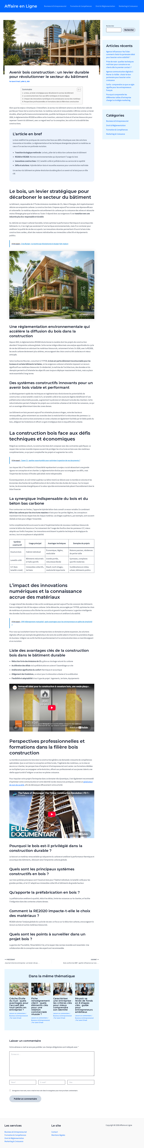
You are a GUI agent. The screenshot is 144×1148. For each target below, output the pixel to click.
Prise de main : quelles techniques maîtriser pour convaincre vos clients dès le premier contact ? (120, 64)
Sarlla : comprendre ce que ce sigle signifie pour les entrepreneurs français (120, 87)
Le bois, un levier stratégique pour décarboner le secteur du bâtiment (48, 93)
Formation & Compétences (81, 6)
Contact (54, 1132)
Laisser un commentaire (17, 1013)
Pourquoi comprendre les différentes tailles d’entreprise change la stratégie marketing (118, 97)
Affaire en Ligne (20, 6)
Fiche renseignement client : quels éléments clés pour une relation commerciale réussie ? (40, 1006)
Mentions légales (58, 1135)
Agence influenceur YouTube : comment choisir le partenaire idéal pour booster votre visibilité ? (120, 54)
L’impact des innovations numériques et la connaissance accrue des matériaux (52, 99)
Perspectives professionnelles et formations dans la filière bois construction (51, 101)
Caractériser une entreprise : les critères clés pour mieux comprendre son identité (62, 1004)
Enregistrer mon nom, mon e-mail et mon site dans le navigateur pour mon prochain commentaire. (45, 1091)
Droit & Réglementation (105, 6)
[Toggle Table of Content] (77, 89)
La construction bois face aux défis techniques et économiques (46, 96)
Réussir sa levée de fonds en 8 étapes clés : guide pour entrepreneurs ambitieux (84, 1005)
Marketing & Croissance (128, 6)
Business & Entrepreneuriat (55, 6)
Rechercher (110, 26)
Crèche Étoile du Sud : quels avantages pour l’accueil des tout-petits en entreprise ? (18, 1004)
